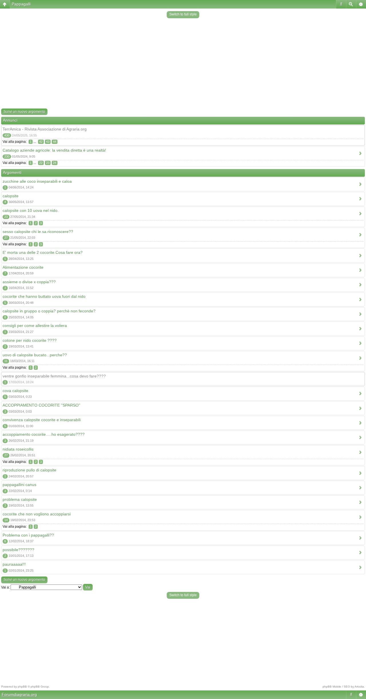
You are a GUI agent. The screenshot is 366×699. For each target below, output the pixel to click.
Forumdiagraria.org (19, 694)
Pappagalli (21, 4)
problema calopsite (20, 499)
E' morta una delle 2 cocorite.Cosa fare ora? (43, 252)
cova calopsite (15, 390)
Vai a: (5, 587)
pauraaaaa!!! (14, 564)
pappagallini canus (19, 484)
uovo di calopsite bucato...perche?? (35, 355)
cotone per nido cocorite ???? (30, 340)
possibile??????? (18, 549)
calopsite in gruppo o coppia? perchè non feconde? (49, 311)
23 (47, 162)
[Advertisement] (183, 64)
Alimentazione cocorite (23, 267)
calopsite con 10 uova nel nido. (31, 210)
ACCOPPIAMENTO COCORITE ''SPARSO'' (41, 405)
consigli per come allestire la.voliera (35, 325)
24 (54, 162)
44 (54, 141)
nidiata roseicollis (18, 449)
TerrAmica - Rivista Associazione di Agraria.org (45, 129)
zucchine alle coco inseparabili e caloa (37, 181)
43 (47, 141)
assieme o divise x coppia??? (29, 282)
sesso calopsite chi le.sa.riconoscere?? (38, 231)
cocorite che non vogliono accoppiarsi (37, 514)
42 (41, 141)
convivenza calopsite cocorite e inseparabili (42, 419)
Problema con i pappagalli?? (28, 535)
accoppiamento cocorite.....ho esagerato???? (44, 434)
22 (41, 162)
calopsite (11, 196)
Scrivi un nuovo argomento (24, 112)
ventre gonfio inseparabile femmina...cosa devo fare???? (54, 376)
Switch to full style (183, 14)
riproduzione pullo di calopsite (29, 470)
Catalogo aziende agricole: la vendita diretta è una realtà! (54, 150)
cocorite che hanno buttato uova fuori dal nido (44, 296)
